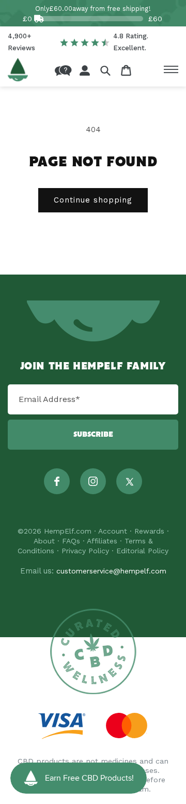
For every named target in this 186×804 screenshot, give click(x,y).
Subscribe (93, 434)
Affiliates (102, 541)
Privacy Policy (85, 551)
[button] (105, 70)
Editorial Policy (142, 551)
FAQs (71, 541)
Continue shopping (93, 200)
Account (112, 531)
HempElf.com (67, 531)
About (44, 541)
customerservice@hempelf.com (111, 571)
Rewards (149, 531)
